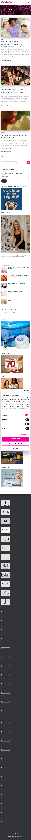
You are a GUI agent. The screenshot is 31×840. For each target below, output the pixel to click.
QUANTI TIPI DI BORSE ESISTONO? (16, 283)
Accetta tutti (15, 438)
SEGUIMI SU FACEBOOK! (8, 309)
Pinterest (18, 833)
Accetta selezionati (15, 443)
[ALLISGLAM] (7, 2)
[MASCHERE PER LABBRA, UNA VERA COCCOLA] (15, 120)
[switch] (27, 419)
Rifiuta (15, 448)
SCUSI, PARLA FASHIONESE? (15, 291)
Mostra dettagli (23, 434)
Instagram (15, 833)
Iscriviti (4, 180)
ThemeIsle (20, 836)
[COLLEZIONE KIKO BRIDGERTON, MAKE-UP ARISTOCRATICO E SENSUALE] (15, 27)
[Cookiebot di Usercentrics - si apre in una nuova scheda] (23, 391)
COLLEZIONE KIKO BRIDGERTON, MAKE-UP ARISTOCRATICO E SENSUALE (14, 44)
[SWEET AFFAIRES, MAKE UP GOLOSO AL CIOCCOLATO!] (15, 75)
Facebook (13, 833)
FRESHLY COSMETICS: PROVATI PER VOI (18, 299)
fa (9, 60)
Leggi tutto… (16, 57)
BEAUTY (3, 39)
